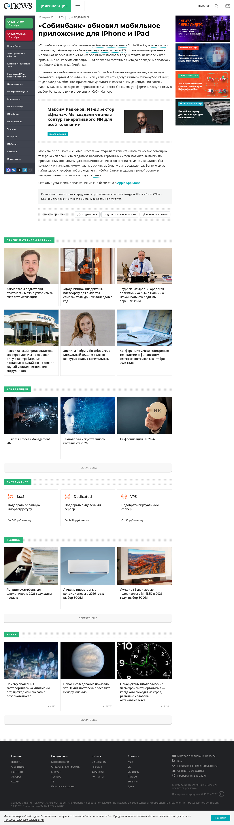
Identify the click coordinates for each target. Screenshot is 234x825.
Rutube (132, 776)
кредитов (149, 161)
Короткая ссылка (157, 214)
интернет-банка (77, 55)
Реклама (97, 766)
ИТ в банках (13, 114)
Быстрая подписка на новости (196, 756)
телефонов (158, 45)
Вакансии (98, 771)
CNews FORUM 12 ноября (15, 23)
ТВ (52, 781)
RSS (179, 761)
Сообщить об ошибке (190, 770)
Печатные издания (63, 786)
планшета (66, 156)
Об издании (99, 761)
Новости (16, 761)
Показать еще (88, 467)
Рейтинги (12, 151)
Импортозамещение (17, 91)
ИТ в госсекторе (15, 106)
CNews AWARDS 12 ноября (16, 35)
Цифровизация (53, 6)
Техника (56, 776)
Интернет (12, 136)
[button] (216, 6)
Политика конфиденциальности (197, 765)
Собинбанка (101, 91)
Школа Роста (13, 46)
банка (97, 175)
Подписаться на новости (120, 214)
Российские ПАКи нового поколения (16, 75)
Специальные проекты (65, 766)
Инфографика (14, 159)
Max (130, 761)
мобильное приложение (109, 45)
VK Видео (133, 771)
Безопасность (14, 99)
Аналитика (17, 766)
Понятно (220, 818)
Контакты (98, 776)
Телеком (11, 129)
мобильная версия (51, 55)
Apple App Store (128, 183)
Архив (15, 781)
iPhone (151, 55)
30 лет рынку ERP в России (16, 55)
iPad (162, 55)
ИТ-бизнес (12, 144)
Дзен (131, 786)
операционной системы (103, 50)
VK (129, 766)
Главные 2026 (18, 65)
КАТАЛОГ (204, 6)
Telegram (133, 781)
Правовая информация (192, 775)
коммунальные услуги (86, 165)
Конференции (60, 761)
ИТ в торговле (14, 121)
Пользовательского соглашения (24, 819)
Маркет (56, 771)
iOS (123, 50)
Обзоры (16, 776)
